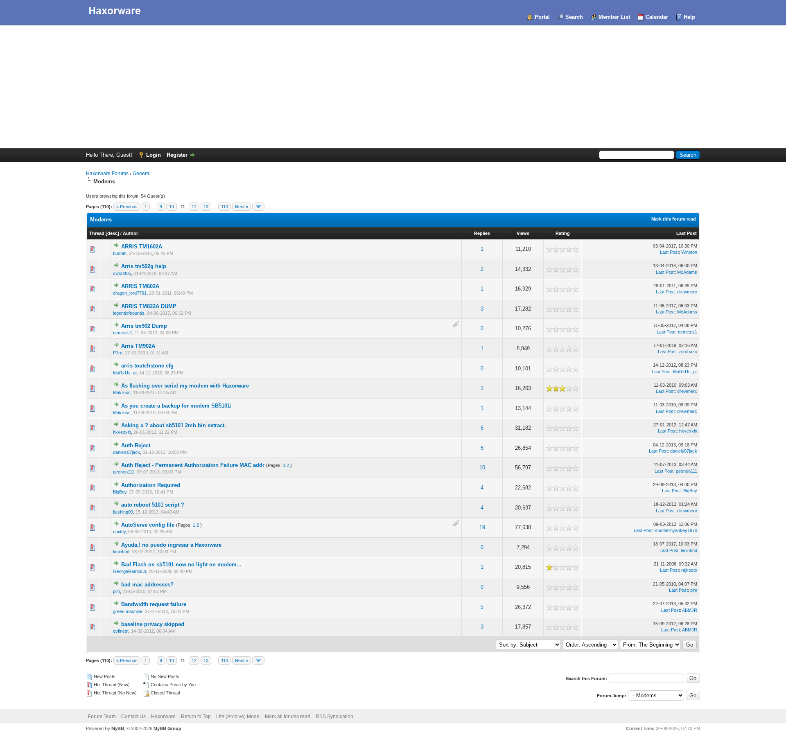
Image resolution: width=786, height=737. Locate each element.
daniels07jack (126, 452)
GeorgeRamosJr (129, 571)
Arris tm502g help (143, 266)
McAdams (687, 272)
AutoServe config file (147, 525)
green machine (127, 611)
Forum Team (102, 716)
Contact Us (133, 716)
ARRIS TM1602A (141, 246)
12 (194, 206)
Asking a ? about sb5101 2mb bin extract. (173, 425)
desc (112, 233)
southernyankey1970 (676, 530)
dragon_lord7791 (130, 293)
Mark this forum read (673, 218)
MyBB (117, 728)
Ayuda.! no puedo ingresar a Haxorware (171, 545)
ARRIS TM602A (140, 286)
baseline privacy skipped (152, 624)
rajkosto (689, 570)
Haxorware (163, 716)
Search (574, 17)
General (142, 173)
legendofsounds (129, 313)
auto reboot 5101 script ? (152, 505)
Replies (482, 233)
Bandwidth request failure (153, 604)
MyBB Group (167, 728)
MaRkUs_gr (125, 372)
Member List (614, 17)
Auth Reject (135, 445)
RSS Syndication (334, 716)
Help (689, 17)
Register (177, 155)
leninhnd (121, 551)
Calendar (657, 17)
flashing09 (123, 511)
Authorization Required (150, 485)
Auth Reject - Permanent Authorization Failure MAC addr (192, 465)
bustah (119, 253)
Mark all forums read (287, 716)
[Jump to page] (258, 207)
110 (224, 206)
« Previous (127, 206)
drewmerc (687, 291)
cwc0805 (122, 273)
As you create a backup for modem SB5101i (176, 406)
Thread (96, 233)
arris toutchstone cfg (147, 366)
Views (523, 233)
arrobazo (688, 351)
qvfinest (121, 631)
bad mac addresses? (147, 584)
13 (205, 206)
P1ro (117, 352)
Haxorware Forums (107, 173)
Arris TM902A (138, 346)
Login (153, 155)
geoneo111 (123, 471)
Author (130, 233)
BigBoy (119, 491)
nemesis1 (122, 332)
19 (482, 527)
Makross (122, 392)
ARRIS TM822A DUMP (148, 306)
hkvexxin (122, 432)
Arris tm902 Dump (144, 326)
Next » (241, 206)
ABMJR (689, 610)
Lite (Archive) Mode (238, 716)
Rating (563, 233)
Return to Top (196, 716)
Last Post (686, 233)
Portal (542, 17)
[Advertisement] (393, 86)
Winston (689, 252)
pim (116, 591)
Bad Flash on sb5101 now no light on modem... (181, 564)
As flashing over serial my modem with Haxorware (185, 386)
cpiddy (119, 531)
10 (171, 206)
